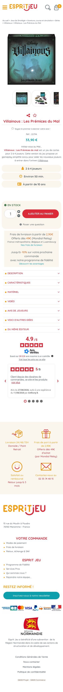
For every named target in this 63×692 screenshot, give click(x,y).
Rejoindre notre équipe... (18, 577)
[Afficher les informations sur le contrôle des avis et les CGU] (52, 356)
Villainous (43, 160)
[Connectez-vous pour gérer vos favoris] (34, 115)
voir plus (15, 382)
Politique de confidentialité (31, 671)
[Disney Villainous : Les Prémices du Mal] (21, 98)
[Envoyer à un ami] (28, 115)
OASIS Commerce (37, 680)
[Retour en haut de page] (56, 682)
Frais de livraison (15, 547)
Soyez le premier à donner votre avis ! (32, 129)
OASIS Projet (23, 680)
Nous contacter (31, 661)
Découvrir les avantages (31, 263)
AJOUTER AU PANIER (40, 213)
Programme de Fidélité (18, 564)
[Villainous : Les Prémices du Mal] (41, 98)
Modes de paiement (16, 543)
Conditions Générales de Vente (31, 656)
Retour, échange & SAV (18, 551)
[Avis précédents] (5, 381)
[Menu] (5, 7)
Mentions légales (31, 666)
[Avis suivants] (57, 381)
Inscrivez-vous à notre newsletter (31, 595)
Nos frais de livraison (31, 245)
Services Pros (13, 568)
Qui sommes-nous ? (16, 573)
